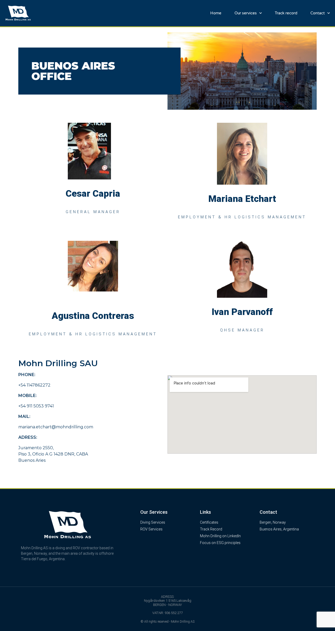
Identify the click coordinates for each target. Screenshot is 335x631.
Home (215, 13)
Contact (317, 13)
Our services (245, 13)
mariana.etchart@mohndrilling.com (55, 426)
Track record (286, 13)
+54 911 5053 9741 (36, 406)
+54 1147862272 (34, 385)
